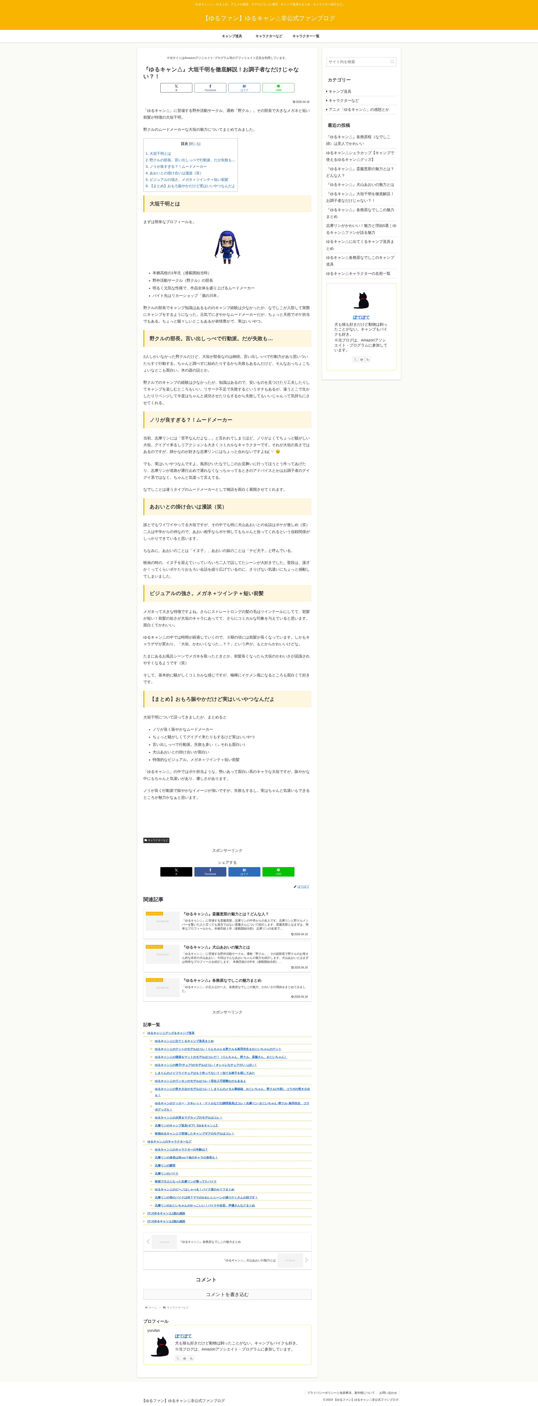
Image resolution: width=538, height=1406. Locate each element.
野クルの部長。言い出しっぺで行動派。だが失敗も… (190, 160)
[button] (392, 61)
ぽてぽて (183, 1336)
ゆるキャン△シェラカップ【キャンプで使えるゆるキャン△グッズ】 (360, 156)
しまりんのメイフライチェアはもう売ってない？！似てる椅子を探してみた (205, 1073)
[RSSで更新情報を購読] (191, 1358)
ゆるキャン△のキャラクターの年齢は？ (181, 1149)
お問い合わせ (388, 1392)
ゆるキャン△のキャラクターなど (170, 1141)
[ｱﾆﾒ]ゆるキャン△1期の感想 (166, 1213)
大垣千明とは (158, 154)
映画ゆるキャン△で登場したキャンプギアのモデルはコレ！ (194, 1133)
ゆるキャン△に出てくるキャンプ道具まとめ (184, 1041)
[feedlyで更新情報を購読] (184, 1358)
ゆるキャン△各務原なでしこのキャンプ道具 (360, 260)
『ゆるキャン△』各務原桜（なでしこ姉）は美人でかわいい (358, 140)
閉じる (194, 143)
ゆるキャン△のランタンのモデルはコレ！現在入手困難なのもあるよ (200, 1081)
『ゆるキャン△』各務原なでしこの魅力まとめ (360, 213)
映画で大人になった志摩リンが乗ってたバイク (186, 1181)
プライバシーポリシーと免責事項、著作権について (341, 1392)
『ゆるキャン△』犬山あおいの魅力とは (360, 185)
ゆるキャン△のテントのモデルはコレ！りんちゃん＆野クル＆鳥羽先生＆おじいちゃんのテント (218, 1049)
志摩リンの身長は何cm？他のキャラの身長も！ (186, 1157)
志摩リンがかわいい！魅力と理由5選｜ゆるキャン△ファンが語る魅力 (361, 229)
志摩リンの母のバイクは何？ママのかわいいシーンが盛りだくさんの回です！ (206, 1197)
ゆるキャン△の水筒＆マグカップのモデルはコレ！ (189, 1117)
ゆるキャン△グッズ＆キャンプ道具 (171, 1033)
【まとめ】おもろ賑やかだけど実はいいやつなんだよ (190, 186)
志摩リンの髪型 (165, 1165)
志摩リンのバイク (166, 1173)
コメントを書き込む (227, 1294)
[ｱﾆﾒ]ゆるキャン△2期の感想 (166, 1221)
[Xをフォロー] (178, 1358)
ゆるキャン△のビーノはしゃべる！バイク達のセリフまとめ (194, 1189)
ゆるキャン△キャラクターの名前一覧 (358, 273)
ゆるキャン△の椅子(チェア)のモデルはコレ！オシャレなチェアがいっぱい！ (206, 1065)
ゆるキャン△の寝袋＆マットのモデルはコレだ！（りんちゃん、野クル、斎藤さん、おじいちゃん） (221, 1057)
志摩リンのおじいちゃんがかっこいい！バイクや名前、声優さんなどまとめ (205, 1205)
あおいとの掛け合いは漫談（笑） (174, 173)
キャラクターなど (158, 840)
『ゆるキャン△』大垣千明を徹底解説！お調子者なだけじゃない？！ (360, 197)
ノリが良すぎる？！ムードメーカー (176, 167)
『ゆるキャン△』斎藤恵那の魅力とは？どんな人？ (360, 172)
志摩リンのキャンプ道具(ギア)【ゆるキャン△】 (187, 1125)
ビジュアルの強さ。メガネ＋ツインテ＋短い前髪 (187, 180)
